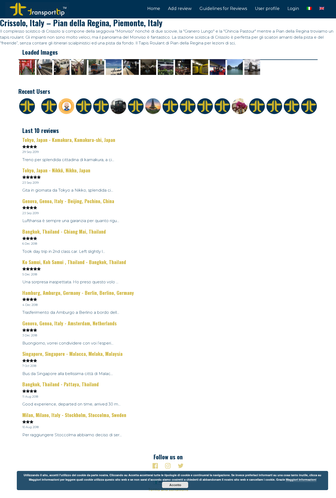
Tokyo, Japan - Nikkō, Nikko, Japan (56, 170)
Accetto (175, 484)
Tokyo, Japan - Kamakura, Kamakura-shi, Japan (68, 139)
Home (153, 8)
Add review (180, 8)
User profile (267, 8)
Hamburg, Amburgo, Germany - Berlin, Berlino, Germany (78, 292)
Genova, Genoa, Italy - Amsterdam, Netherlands (69, 323)
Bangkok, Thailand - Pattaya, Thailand (60, 384)
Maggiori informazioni (301, 479)
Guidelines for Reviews (223, 8)
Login (293, 8)
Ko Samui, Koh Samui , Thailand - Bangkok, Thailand (74, 262)
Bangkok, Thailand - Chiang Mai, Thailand (64, 231)
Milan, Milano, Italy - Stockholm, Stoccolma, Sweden (74, 415)
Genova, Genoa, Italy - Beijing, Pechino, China (68, 201)
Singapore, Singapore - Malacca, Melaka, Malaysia (72, 353)
